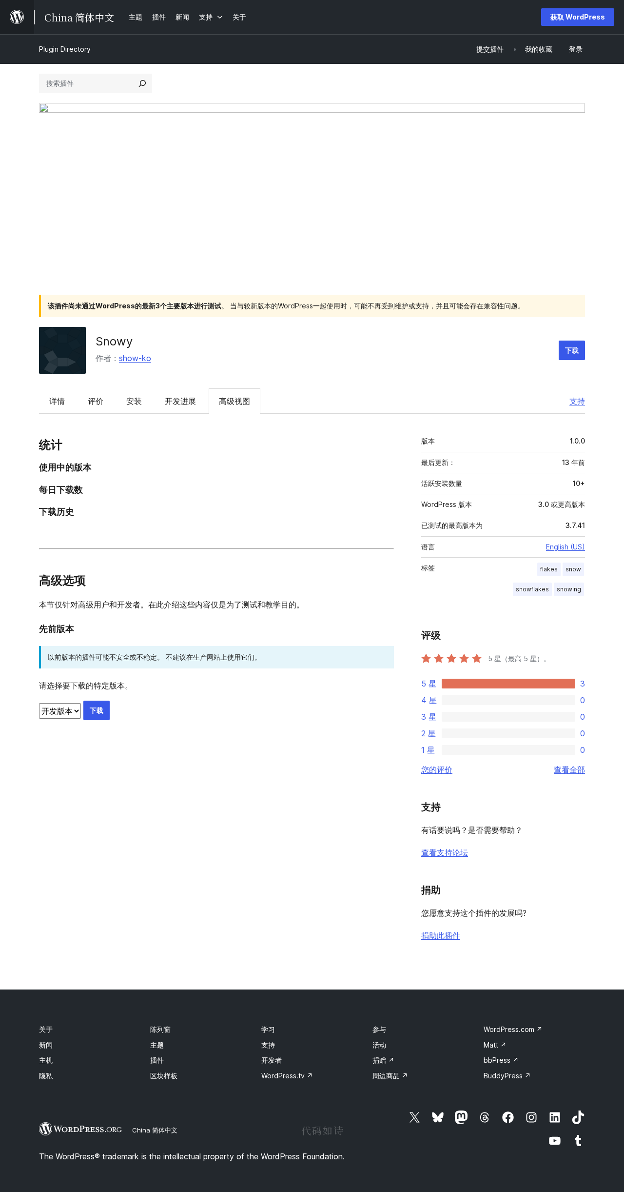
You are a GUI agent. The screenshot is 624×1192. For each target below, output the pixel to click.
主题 (157, 1045)
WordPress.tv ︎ (287, 1075)
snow (573, 569)
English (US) (565, 547)
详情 (57, 401)
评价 (95, 401)
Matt (495, 1045)
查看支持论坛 (444, 852)
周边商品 (390, 1075)
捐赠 (383, 1060)
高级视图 (234, 401)
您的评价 (436, 769)
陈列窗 (160, 1029)
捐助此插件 (440, 935)
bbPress (501, 1060)
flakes (549, 569)
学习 (268, 1029)
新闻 (46, 1045)
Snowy (114, 341)
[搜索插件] (142, 83)
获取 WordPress (577, 17)
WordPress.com (513, 1029)
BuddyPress (507, 1075)
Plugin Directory (65, 49)
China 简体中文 (154, 1130)
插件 (157, 1060)
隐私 (46, 1075)
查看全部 (569, 769)
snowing (569, 589)
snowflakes (532, 589)
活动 (379, 1045)
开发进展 (180, 401)
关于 (46, 1029)
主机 (46, 1060)
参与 (379, 1029)
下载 (572, 350)
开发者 (271, 1060)
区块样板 (163, 1075)
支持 (577, 401)
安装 (134, 401)
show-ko (135, 358)
